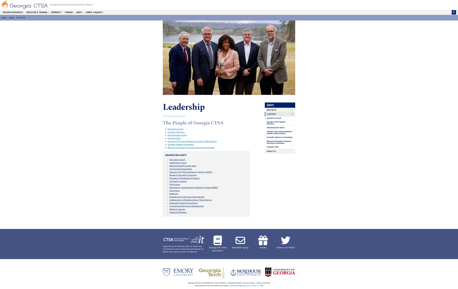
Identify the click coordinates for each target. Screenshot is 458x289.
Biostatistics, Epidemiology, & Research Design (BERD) (193, 187)
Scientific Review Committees (181, 144)
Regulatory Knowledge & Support (184, 178)
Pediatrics (173, 193)
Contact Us (271, 151)
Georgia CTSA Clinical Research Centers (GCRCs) (190, 172)
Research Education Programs (183, 175)
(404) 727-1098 (257, 285)
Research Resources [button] (13, 12)
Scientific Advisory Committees (279, 137)
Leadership (271, 114)
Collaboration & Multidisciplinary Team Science (190, 200)
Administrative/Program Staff (182, 166)
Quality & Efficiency (178, 212)
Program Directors (176, 132)
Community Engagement (180, 169)
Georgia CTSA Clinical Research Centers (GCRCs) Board (192, 141)
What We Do (271, 110)
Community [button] (56, 12)
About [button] (79, 12)
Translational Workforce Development (186, 206)
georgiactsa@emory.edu (240, 285)
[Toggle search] (454, 12)
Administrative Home (177, 135)
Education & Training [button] (37, 12)
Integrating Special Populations (183, 203)
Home (4, 17)
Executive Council (175, 129)
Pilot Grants (174, 184)
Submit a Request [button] (94, 12)
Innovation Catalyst (178, 181)
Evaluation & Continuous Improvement (187, 197)
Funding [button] (69, 12)
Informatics (174, 190)
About (11, 17)
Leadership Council (178, 162)
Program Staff (174, 138)
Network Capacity (177, 209)
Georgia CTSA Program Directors (276, 123)
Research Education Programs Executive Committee (191, 147)
